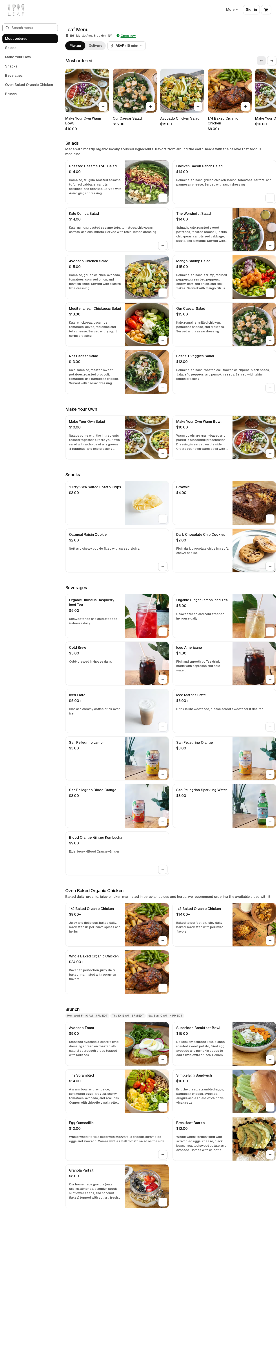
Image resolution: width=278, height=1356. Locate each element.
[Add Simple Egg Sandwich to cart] (270, 1107)
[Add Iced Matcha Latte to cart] (270, 727)
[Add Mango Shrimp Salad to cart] (270, 293)
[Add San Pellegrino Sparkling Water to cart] (270, 822)
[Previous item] (261, 60)
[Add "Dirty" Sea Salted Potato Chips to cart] (163, 519)
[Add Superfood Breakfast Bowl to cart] (270, 1059)
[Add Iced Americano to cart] (270, 679)
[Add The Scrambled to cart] (163, 1107)
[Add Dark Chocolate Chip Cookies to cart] (270, 566)
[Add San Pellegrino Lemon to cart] (163, 774)
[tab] (75, 45)
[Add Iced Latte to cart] (163, 727)
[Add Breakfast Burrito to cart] (270, 1154)
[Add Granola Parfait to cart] (163, 1202)
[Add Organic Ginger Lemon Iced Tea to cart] (270, 632)
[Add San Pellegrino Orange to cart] (270, 774)
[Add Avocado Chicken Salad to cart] (198, 106)
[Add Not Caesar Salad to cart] (163, 388)
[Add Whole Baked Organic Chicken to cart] (163, 988)
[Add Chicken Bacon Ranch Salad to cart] (270, 198)
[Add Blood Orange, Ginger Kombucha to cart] (163, 869)
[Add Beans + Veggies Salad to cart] (270, 388)
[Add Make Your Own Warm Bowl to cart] (103, 106)
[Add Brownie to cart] (270, 519)
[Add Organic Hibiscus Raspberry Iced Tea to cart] (163, 632)
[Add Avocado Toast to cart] (163, 1059)
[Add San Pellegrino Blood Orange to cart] (163, 822)
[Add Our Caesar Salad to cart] (150, 106)
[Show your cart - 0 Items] (266, 9)
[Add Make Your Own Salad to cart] (163, 453)
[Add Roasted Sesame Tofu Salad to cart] (163, 198)
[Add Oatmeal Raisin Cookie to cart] (163, 566)
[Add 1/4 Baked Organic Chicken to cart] (245, 106)
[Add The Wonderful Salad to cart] (270, 245)
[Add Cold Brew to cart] (163, 679)
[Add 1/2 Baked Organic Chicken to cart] (270, 940)
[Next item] (271, 60)
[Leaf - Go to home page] (16, 10)
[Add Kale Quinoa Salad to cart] (163, 245)
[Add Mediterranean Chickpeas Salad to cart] (163, 340)
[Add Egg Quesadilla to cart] (163, 1154)
